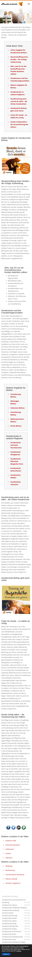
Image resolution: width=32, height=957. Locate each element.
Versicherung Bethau (15, 395)
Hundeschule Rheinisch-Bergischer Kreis (16, 461)
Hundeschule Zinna (16, 939)
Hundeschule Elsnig (16, 923)
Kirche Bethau (16, 426)
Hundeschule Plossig (16, 915)
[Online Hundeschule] (16, 160)
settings (19, 951)
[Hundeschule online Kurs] (12, 4)
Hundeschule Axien (16, 934)
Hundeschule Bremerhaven (15, 469)
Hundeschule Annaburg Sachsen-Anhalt (16, 911)
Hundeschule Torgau (16, 929)
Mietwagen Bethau (14, 402)
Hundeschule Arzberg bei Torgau (16, 942)
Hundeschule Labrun (16, 905)
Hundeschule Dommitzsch (16, 931)
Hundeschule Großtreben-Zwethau (16, 908)
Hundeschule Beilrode (16, 926)
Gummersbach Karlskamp (15, 875)
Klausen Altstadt (11, 879)
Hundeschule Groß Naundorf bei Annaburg (16, 901)
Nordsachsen (10, 870)
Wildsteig (9, 866)
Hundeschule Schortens (15, 483)
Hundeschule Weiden (15, 476)
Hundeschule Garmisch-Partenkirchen (16, 445)
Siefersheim (10, 849)
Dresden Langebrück (13, 883)
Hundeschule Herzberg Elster (16, 937)
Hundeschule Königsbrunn (15, 453)
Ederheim (9, 858)
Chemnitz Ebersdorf (13, 845)
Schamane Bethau (17, 408)
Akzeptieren (6, 954)
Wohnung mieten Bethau (17, 420)
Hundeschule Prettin (16, 918)
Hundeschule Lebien (16, 921)
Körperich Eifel (11, 841)
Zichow (8, 853)
